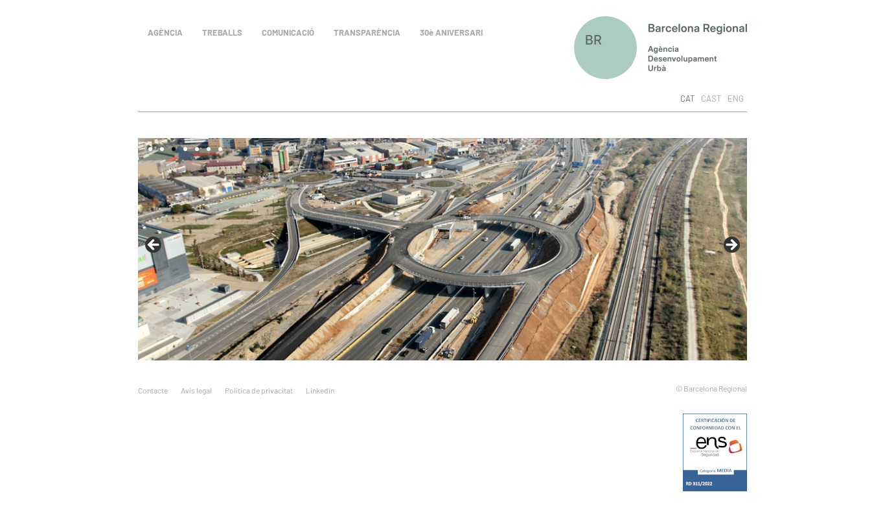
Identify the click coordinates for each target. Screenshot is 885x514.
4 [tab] (185, 149)
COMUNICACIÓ (288, 32)
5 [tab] (197, 149)
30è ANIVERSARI (451, 32)
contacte (153, 390)
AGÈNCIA (165, 32)
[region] (442, 249)
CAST (711, 98)
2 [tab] (162, 149)
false (731, 245)
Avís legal (196, 390)
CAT (687, 98)
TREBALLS (222, 32)
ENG (736, 98)
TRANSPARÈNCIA (367, 32)
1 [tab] (150, 149)
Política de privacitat (259, 390)
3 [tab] (174, 149)
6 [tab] (209, 149)
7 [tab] (220, 149)
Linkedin (320, 390)
